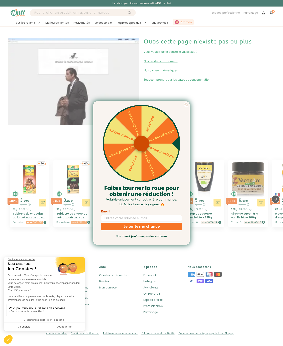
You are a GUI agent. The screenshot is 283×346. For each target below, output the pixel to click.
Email (105, 211)
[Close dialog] (186, 105)
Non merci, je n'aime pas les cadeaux (141, 236)
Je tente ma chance (141, 226)
